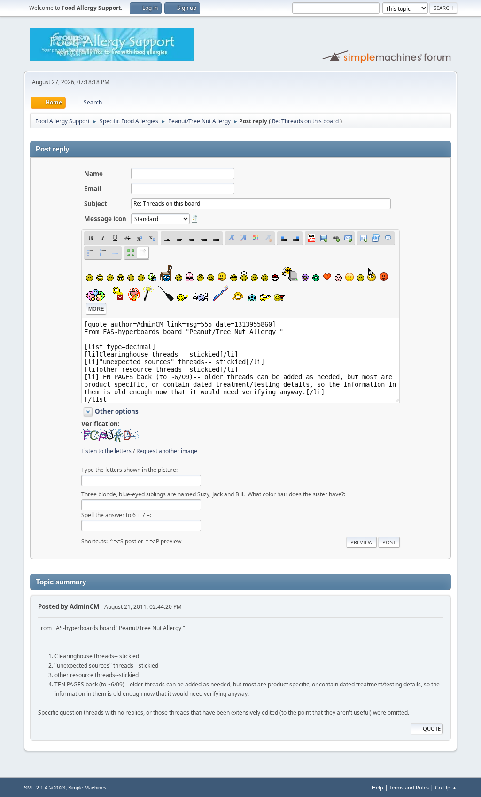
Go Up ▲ (446, 787)
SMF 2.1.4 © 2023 (44, 787)
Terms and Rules (409, 787)
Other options (117, 411)
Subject (95, 203)
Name (93, 173)
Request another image (166, 451)
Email (92, 188)
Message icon (105, 219)
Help (377, 787)
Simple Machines (87, 787)
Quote (432, 728)
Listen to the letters (106, 451)
